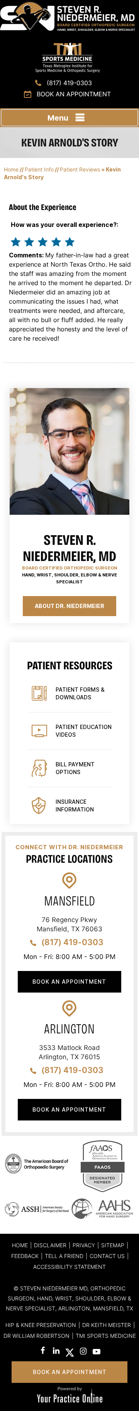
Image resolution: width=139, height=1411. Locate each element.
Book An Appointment (69, 981)
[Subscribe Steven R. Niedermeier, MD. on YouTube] (96, 1352)
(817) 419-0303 (69, 83)
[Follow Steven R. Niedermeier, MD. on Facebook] (42, 1351)
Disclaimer (50, 1245)
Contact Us (107, 1256)
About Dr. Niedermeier (69, 606)
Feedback (25, 1256)
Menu (57, 118)
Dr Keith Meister (106, 1325)
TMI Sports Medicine (106, 1335)
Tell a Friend (64, 1256)
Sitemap (112, 1245)
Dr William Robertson (36, 1335)
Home (11, 169)
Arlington (69, 1029)
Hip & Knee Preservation (40, 1325)
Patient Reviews (80, 169)
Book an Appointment (74, 94)
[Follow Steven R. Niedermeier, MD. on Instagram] (83, 1352)
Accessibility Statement (69, 1266)
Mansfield (69, 901)
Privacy (84, 1245)
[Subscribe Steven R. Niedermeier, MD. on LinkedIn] (56, 1351)
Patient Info (39, 169)
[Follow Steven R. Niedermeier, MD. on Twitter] (69, 1352)
